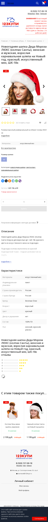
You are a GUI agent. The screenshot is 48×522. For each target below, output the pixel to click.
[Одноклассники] (9, 180)
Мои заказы (24, 486)
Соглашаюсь (39, 519)
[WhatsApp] (16, 180)
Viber (37, 14)
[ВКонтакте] (2, 180)
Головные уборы (17, 41)
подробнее (5, 262)
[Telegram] (13, 180)
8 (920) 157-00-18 (39, 11)
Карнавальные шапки (10, 170)
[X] (6, 180)
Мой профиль (24, 490)
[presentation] (4, 86)
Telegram (43, 14)
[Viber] (19, 180)
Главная (4, 41)
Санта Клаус (30, 167)
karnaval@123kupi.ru (25, 473)
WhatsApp (31, 14)
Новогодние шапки (34, 41)
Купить (24, 208)
